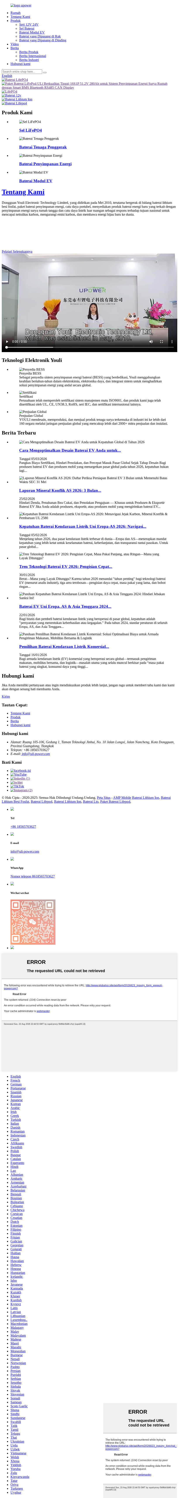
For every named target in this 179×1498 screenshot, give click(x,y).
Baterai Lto (90, 801)
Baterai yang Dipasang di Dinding (42, 40)
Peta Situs (103, 797)
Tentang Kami (20, 17)
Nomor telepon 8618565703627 (32, 876)
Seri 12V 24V (29, 24)
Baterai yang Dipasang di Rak (40, 36)
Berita (14, 48)
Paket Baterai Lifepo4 (115, 801)
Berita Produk (28, 52)
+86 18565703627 (23, 826)
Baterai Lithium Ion (145, 797)
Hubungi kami (20, 64)
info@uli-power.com (35, 754)
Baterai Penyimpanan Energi (45, 164)
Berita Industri (29, 60)
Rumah (15, 13)
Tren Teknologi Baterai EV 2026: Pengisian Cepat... (65, 566)
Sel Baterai (26, 28)
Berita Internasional (32, 56)
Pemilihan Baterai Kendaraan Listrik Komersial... (64, 646)
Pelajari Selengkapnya (17, 251)
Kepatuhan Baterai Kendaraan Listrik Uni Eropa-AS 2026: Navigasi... (82, 526)
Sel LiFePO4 (30, 130)
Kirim (6, 696)
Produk (15, 20)
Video (14, 44)
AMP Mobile (122, 797)
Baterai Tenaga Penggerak (43, 147)
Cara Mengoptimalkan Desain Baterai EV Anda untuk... (70, 450)
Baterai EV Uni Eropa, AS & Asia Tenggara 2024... (65, 606)
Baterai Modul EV (32, 32)
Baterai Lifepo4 (41, 801)
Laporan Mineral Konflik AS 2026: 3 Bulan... (60, 490)
